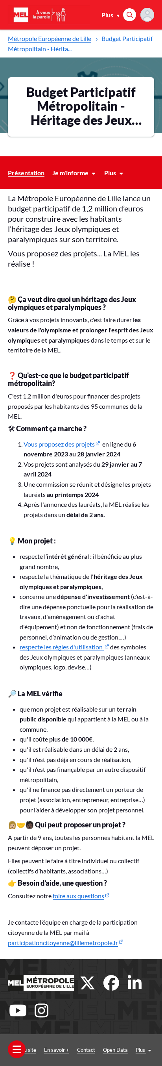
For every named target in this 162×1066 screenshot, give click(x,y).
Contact (86, 1050)
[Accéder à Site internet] (41, 983)
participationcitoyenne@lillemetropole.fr (63, 942)
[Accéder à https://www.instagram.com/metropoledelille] (41, 1010)
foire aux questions (78, 895)
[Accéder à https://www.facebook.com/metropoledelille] (111, 983)
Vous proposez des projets (59, 444)
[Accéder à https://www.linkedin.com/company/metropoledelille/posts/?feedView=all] (135, 983)
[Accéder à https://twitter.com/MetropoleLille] (88, 983)
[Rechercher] (129, 15)
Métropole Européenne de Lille (49, 38)
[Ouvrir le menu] (17, 1049)
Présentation (26, 172)
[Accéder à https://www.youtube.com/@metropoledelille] (18, 1010)
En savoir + (56, 1050)
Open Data (115, 1050)
